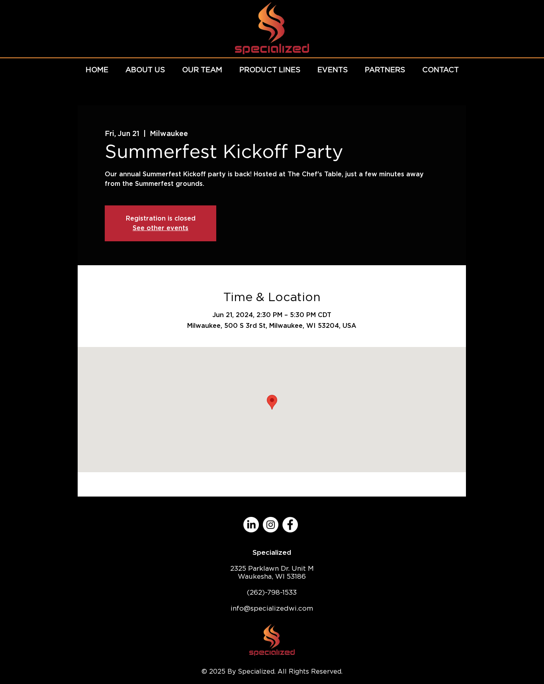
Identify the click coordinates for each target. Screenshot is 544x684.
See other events (160, 228)
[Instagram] (270, 524)
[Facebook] (290, 524)
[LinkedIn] (251, 524)
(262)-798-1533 (272, 592)
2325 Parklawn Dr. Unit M (272, 568)
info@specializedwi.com (272, 608)
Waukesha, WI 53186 (272, 576)
